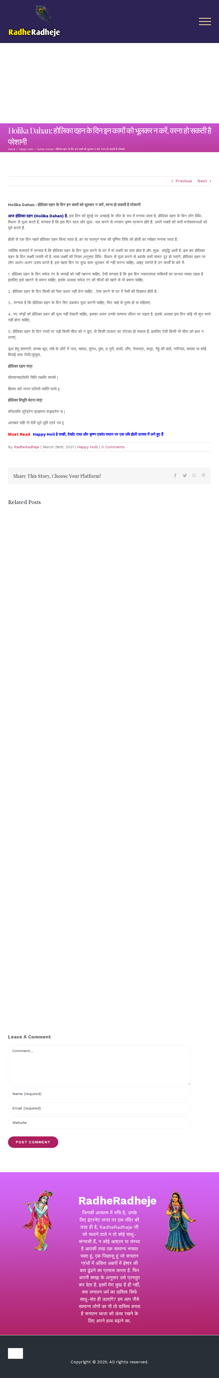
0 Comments (113, 447)
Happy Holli (87, 447)
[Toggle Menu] (205, 21)
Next (202, 181)
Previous (183, 181)
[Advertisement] (109, 83)
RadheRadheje (26, 447)
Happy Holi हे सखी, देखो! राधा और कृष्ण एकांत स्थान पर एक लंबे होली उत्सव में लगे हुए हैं (98, 434)
